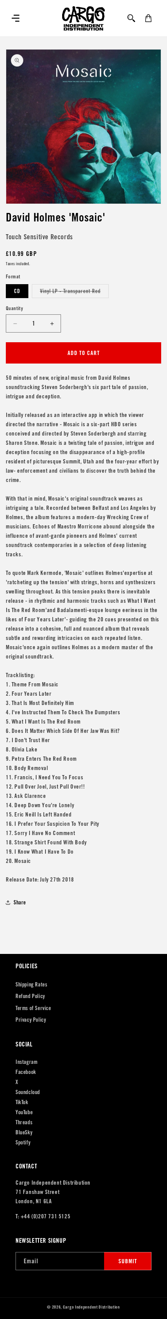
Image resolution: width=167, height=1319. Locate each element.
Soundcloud (28, 1092)
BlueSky (24, 1132)
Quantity (14, 308)
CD (17, 291)
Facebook (26, 1072)
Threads (24, 1122)
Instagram (26, 1061)
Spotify (23, 1142)
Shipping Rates (31, 984)
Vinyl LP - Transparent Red (74, 292)
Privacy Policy (31, 1019)
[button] (15, 18)
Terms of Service (33, 1008)
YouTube (24, 1112)
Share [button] (20, 902)
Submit (127, 1261)
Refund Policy (30, 996)
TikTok (22, 1102)
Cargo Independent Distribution (91, 1307)
